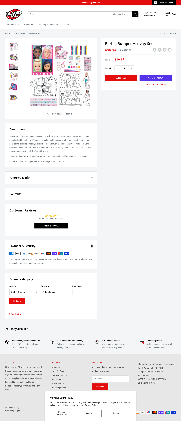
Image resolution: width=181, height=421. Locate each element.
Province (45, 286)
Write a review (51, 225)
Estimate (17, 301)
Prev (163, 33)
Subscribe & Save (166, 3)
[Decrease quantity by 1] (117, 68)
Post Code (76, 286)
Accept (89, 413)
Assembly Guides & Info (47, 24)
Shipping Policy (59, 388)
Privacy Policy (58, 379)
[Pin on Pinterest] (160, 50)
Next (172, 33)
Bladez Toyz (110, 50)
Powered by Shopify (12, 411)
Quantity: (109, 68)
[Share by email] (170, 50)
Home (7, 33)
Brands (27, 24)
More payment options (156, 84)
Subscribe (100, 386)
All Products (10, 24)
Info (67, 24)
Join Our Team (58, 371)
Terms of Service (59, 375)
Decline (116, 413)
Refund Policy (15, 314)
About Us (56, 367)
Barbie (14, 33)
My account (149, 15)
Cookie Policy (58, 383)
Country (12, 286)
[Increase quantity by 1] (131, 68)
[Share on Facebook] (154, 50)
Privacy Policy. (91, 405)
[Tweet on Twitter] (165, 50)
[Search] (135, 14)
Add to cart (121, 78)
